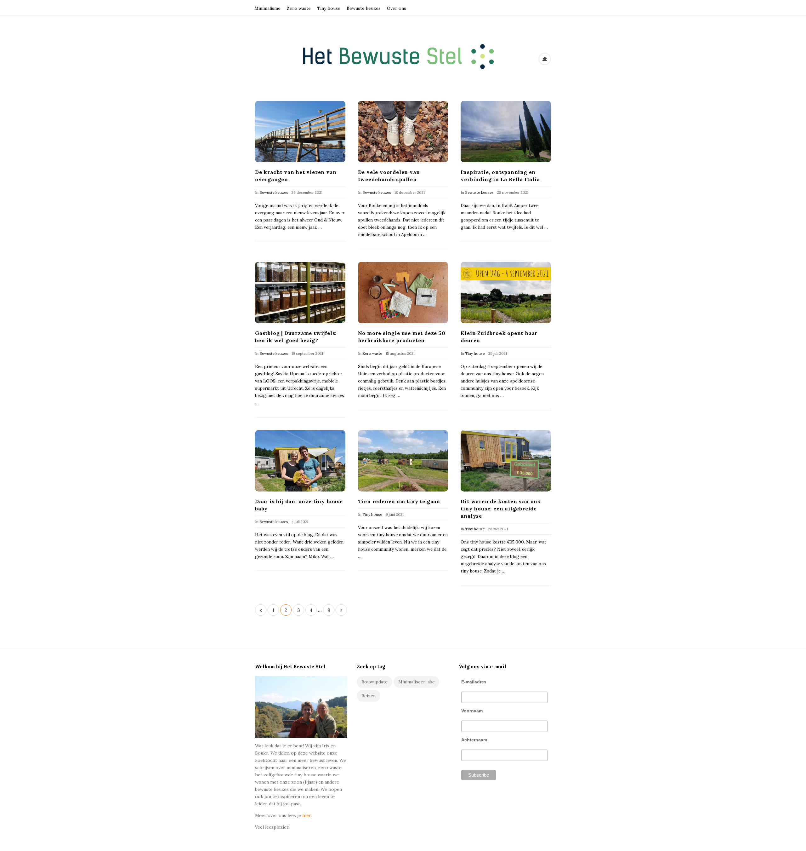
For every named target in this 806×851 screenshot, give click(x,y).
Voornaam (472, 710)
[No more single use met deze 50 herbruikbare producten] (403, 292)
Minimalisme (267, 8)
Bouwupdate (374, 682)
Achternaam (474, 739)
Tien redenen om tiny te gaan (399, 501)
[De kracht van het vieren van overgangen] (300, 131)
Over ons (396, 8)
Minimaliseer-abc (416, 682)
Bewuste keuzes (364, 8)
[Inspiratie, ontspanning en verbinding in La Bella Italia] (506, 131)
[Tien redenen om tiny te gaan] (403, 461)
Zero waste (299, 8)
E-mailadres (473, 681)
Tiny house (328, 8)
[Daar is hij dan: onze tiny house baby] (300, 461)
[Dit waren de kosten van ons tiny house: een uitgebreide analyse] (506, 461)
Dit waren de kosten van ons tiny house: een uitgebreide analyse (500, 508)
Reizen (368, 696)
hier (306, 815)
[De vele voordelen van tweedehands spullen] (403, 131)
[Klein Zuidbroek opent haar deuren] (506, 292)
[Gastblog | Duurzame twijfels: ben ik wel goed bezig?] (300, 292)
